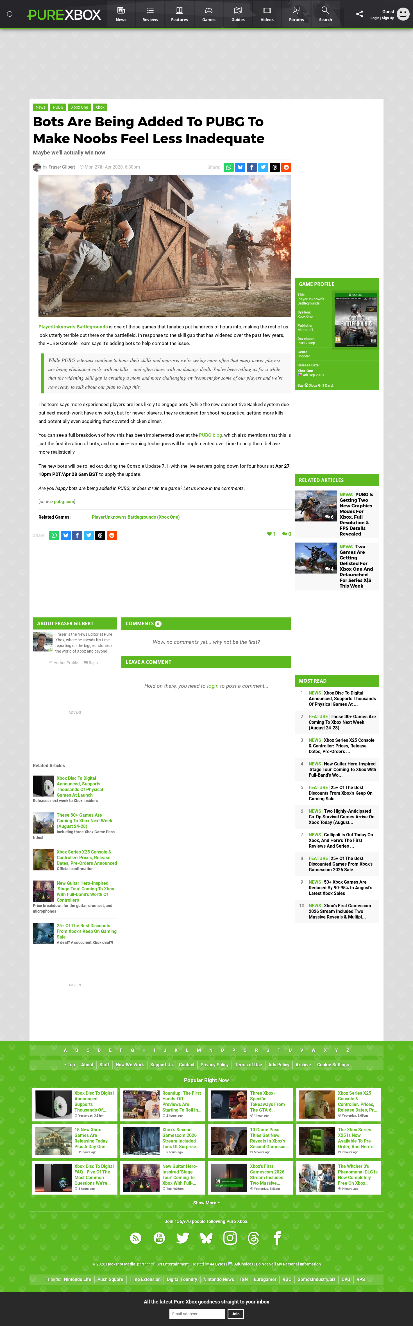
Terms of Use (248, 1064)
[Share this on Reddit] (286, 167)
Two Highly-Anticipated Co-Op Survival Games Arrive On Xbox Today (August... (342, 816)
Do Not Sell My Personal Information (288, 1264)
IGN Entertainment (172, 1264)
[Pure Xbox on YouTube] (159, 1239)
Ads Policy (278, 1064)
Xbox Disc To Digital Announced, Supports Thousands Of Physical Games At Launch (80, 787)
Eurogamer (265, 1279)
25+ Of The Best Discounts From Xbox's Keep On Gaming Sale (87, 931)
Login (375, 18)
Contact (186, 1064)
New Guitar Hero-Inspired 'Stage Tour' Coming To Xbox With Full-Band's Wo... (342, 769)
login (213, 686)
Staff (104, 1064)
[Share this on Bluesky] (240, 167)
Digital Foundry (182, 1279)
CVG (346, 1279)
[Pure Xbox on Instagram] (230, 1239)
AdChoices (243, 1264)
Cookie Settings (333, 1064)
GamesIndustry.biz (316, 1279)
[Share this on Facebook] (252, 167)
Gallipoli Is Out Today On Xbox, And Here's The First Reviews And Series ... (341, 840)
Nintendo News (218, 1279)
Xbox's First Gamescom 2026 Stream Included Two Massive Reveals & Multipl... (340, 911)
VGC (287, 1279)
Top (71, 1064)
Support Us (161, 1064)
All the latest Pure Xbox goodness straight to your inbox (206, 1302)
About (87, 1064)
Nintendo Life (77, 1279)
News (41, 107)
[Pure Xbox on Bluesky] (206, 1239)
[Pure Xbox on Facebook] (277, 1239)
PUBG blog (210, 435)
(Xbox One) (136, 517)
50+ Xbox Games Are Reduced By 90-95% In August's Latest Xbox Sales (340, 887)
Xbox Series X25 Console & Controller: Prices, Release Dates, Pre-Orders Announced (87, 857)
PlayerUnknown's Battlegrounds (73, 327)
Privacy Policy (215, 1064)
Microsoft (305, 330)
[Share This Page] (359, 14)
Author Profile (65, 662)
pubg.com (64, 501)
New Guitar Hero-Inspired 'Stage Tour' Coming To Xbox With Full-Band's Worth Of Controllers (85, 892)
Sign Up (388, 18)
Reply (93, 662)
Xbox (100, 107)
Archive (303, 1064)
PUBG (58, 107)
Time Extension (145, 1279)
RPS (361, 1279)
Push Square (110, 1279)
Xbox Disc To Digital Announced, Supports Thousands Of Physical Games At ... (342, 698)
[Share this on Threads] (275, 167)
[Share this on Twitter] (263, 167)
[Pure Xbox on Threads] (253, 1239)
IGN (244, 1279)
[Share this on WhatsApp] (229, 167)
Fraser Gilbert (62, 167)
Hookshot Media (120, 1264)
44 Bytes (217, 1264)
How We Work (130, 1064)
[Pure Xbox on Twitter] (183, 1239)
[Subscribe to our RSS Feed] (135, 1239)
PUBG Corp (306, 343)
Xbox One (79, 107)
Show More (205, 1203)
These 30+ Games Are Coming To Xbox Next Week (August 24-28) (84, 820)
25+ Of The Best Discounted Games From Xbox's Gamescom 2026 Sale (341, 864)
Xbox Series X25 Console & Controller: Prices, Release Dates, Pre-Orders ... (342, 746)
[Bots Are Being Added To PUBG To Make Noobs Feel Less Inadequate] (164, 246)
